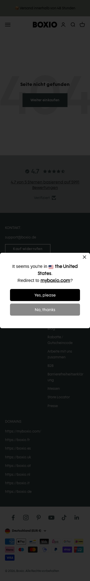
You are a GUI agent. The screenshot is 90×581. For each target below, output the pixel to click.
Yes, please (45, 295)
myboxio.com (55, 280)
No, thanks (45, 309)
